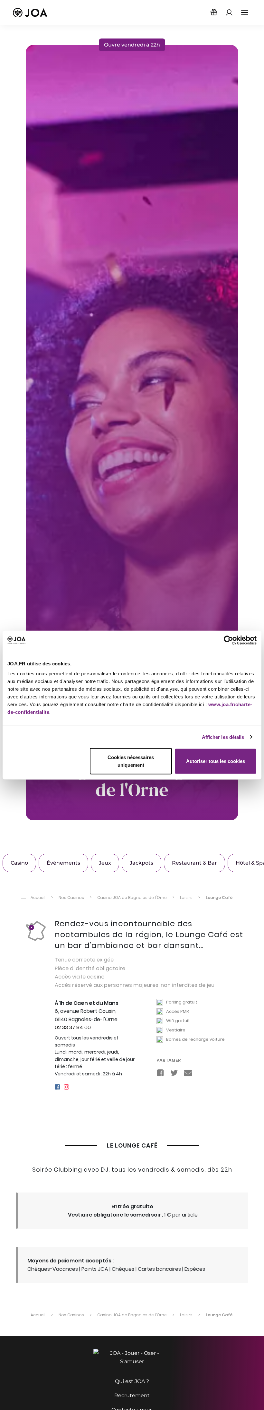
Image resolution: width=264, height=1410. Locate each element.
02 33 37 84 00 (73, 1027)
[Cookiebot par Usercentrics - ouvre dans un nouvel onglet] (228, 640)
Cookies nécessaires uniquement (131, 761)
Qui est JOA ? (132, 1381)
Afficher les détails (223, 736)
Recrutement (132, 1395)
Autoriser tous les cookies (215, 761)
